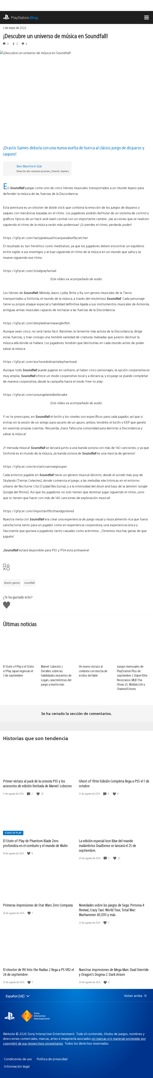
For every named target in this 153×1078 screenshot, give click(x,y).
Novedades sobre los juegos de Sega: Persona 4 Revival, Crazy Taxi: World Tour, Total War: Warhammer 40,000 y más (111, 910)
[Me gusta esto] (38, 794)
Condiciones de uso (18, 1059)
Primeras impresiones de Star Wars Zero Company (38, 905)
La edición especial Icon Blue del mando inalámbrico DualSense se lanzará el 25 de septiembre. (107, 845)
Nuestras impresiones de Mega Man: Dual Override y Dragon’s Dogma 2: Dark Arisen (114, 972)
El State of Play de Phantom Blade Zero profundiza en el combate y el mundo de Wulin (35, 843)
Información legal (16, 1066)
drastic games (12, 582)
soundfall (29, 582)
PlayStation (24, 17)
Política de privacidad (52, 1059)
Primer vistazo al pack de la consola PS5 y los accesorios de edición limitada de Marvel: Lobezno (37, 783)
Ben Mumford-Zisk (29, 166)
